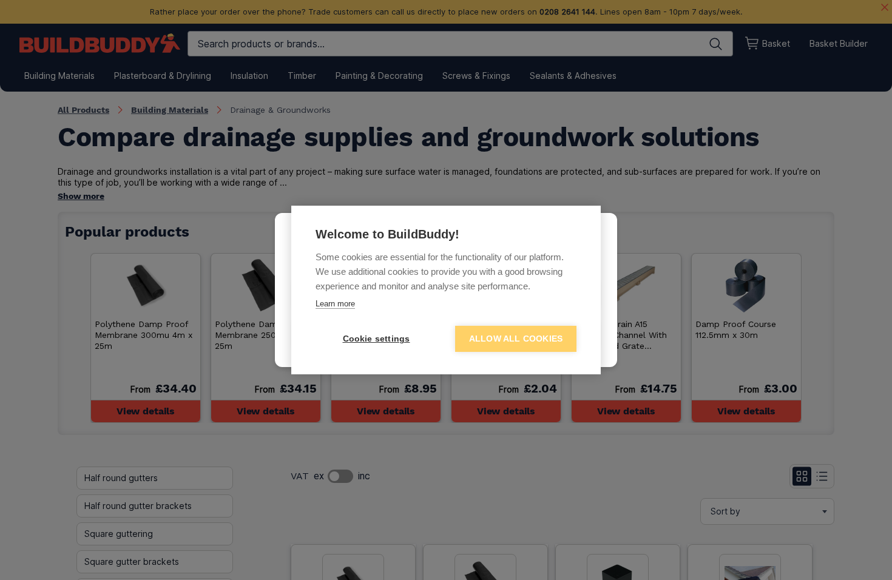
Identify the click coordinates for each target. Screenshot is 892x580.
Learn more (335, 303)
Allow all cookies (516, 338)
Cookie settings (376, 338)
